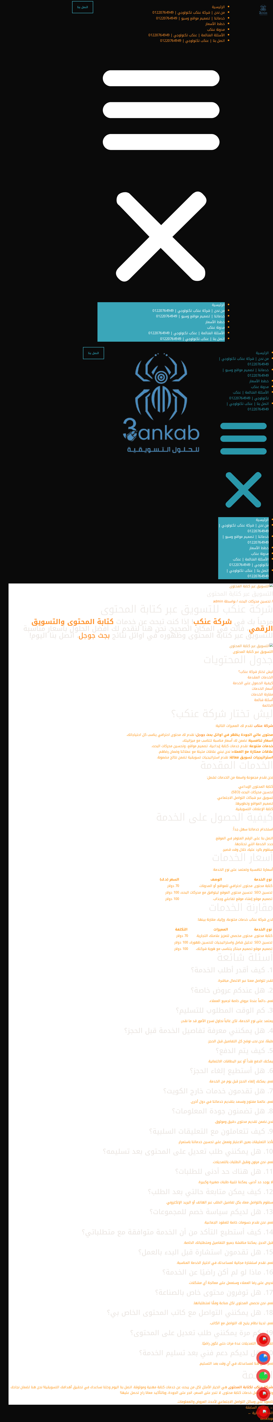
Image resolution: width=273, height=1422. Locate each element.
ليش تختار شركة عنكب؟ (255, 671)
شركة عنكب (212, 621)
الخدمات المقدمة (260, 677)
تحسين (268, 792)
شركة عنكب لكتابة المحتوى (250, 1387)
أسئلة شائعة (263, 700)
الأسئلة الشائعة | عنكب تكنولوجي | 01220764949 (186, 35)
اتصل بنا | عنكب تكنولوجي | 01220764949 (192, 40)
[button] (161, 173)
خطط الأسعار (215, 23)
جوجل (200, 734)
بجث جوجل (94, 635)
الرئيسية (218, 7)
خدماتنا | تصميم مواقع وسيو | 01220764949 (190, 18)
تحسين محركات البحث (255, 601)
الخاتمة (267, 705)
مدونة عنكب (216, 29)
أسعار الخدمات (262, 688)
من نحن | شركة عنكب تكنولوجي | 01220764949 (188, 12)
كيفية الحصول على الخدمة (253, 683)
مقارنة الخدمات (262, 694)
